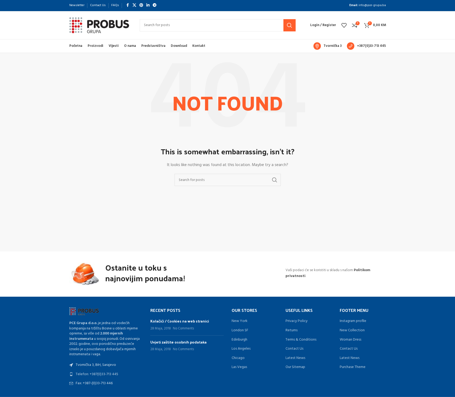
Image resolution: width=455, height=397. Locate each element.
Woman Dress (350, 339)
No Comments (183, 328)
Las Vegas (239, 367)
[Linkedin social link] (148, 5)
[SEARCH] (289, 25)
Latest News (295, 358)
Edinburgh (239, 339)
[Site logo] (99, 25)
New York (240, 321)
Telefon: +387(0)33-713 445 (97, 374)
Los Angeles (241, 348)
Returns (291, 330)
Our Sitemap (295, 367)
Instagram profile (353, 321)
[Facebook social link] (128, 5)
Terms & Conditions (301, 339)
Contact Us (294, 348)
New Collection (352, 330)
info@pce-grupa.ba (372, 5)
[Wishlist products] (344, 25)
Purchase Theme (352, 367)
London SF (240, 330)
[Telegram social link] (154, 5)
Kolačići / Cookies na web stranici (179, 321)
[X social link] (134, 5)
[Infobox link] (327, 46)
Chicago (238, 358)
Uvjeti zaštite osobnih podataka (178, 342)
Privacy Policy (297, 321)
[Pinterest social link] (141, 5)
